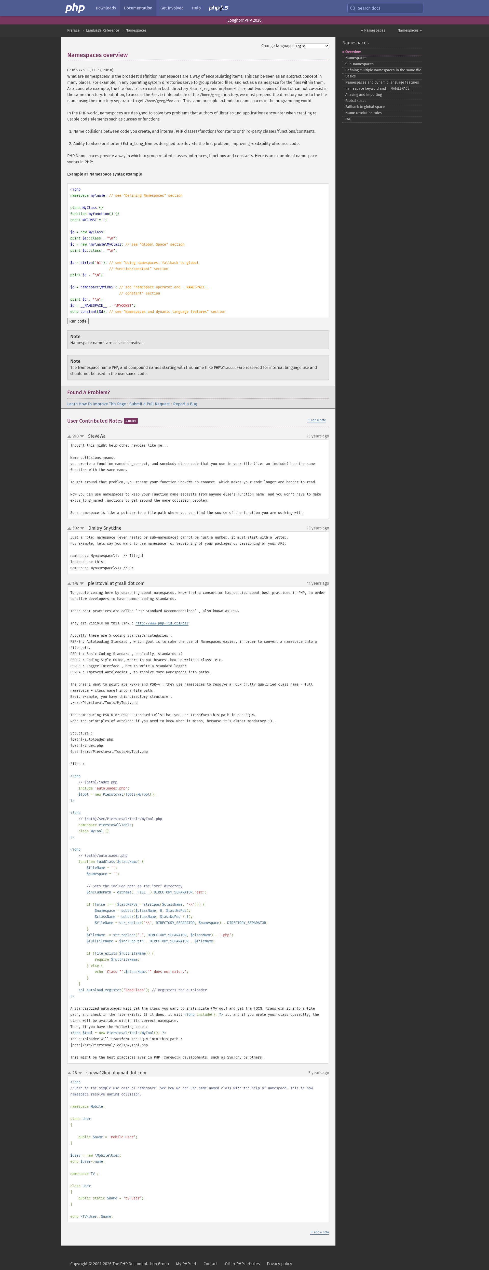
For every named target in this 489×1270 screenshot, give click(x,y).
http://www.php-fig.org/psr (161, 623)
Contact (210, 1263)
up (70, 437)
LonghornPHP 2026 (244, 20)
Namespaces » (410, 30)
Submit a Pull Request (149, 404)
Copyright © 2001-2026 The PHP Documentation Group (119, 1263)
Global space (355, 101)
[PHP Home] (75, 8)
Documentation (138, 8)
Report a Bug (185, 404)
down (82, 436)
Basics (350, 76)
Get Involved (172, 8)
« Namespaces (373, 30)
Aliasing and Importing (363, 94)
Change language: (277, 45)
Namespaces (136, 30)
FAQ (348, 119)
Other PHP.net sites (242, 1263)
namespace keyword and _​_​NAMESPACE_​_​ (379, 88)
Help (196, 8)
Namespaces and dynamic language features (382, 82)
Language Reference (102, 30)
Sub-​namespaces (359, 64)
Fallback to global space (365, 107)
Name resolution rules (363, 113)
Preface (73, 30)
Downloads (106, 8)
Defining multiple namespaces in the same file (383, 70)
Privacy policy (279, 1263)
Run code (78, 321)
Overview (353, 52)
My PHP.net (186, 1263)
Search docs (369, 8)
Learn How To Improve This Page (96, 404)
